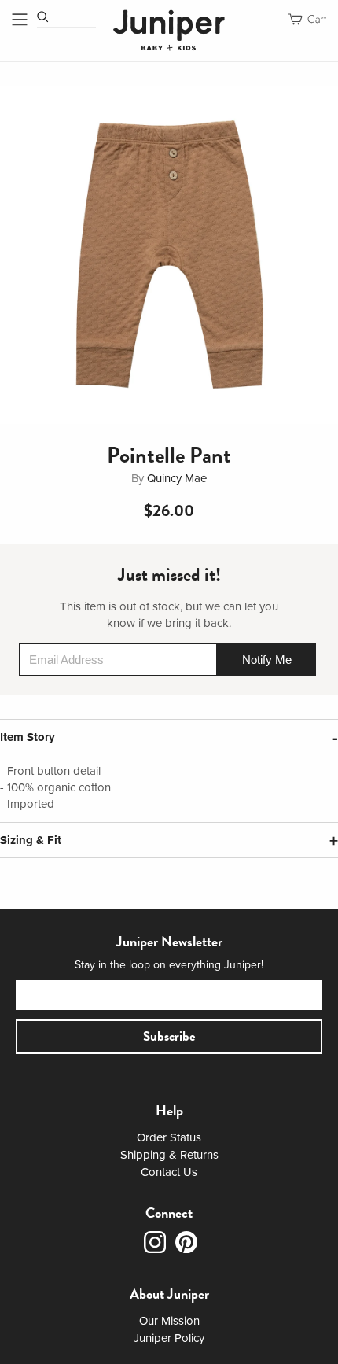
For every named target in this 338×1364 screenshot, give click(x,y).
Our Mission (169, 1321)
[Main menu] (20, 19)
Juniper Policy (169, 1338)
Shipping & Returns (169, 1155)
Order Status (169, 1137)
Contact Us (169, 1172)
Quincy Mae (177, 478)
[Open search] (43, 17)
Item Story (27, 737)
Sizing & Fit (30, 840)
